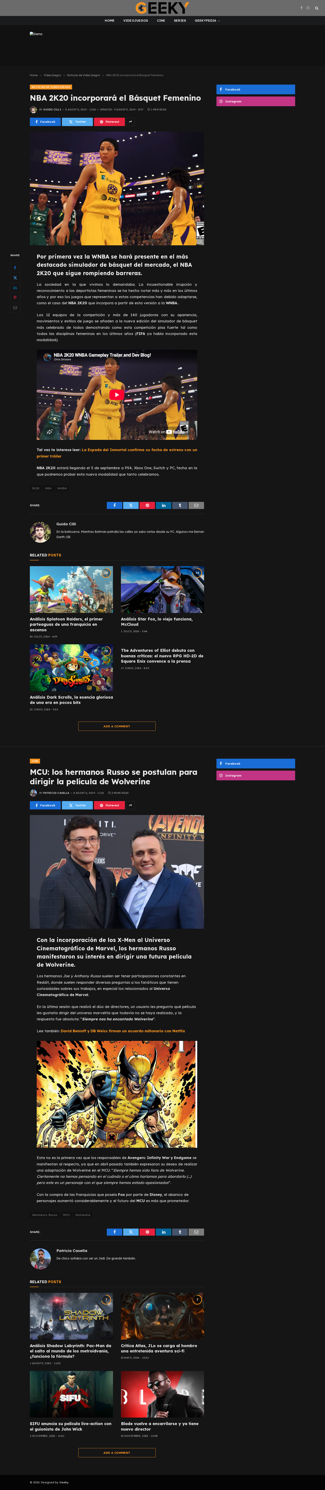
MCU (66, 1215)
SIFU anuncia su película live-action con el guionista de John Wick (70, 1426)
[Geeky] (162, 8)
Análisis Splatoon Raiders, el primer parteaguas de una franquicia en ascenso (66, 624)
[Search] (316, 8)
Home (110, 21)
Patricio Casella (56, 792)
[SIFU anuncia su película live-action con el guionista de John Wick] (71, 1394)
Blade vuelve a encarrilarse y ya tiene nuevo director (160, 1426)
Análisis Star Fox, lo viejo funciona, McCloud (157, 621)
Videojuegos (135, 21)
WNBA (62, 488)
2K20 (36, 488)
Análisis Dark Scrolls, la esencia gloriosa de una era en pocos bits (71, 700)
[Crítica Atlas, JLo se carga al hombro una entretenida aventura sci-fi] (162, 1316)
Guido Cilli (52, 109)
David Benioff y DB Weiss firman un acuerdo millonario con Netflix (123, 1031)
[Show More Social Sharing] (130, 122)
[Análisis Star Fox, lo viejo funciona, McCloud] (162, 589)
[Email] (15, 307)
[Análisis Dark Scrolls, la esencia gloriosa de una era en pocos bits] (71, 667)
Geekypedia (205, 21)
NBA (48, 488)
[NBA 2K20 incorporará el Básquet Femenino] (117, 188)
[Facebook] (15, 268)
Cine (161, 21)
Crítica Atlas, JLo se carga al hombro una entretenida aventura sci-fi (159, 1348)
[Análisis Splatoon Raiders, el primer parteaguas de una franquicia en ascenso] (71, 589)
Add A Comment (116, 726)
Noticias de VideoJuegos (51, 87)
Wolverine (82, 1215)
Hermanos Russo (44, 1215)
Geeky (63, 1482)
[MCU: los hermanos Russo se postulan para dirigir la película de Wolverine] (117, 872)
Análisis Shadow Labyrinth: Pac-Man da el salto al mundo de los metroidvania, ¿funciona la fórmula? (70, 1351)
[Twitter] (15, 277)
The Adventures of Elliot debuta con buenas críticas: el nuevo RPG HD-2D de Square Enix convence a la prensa (162, 656)
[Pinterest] (15, 297)
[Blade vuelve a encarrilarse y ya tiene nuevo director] (162, 1394)
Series (180, 21)
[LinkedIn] (15, 287)
